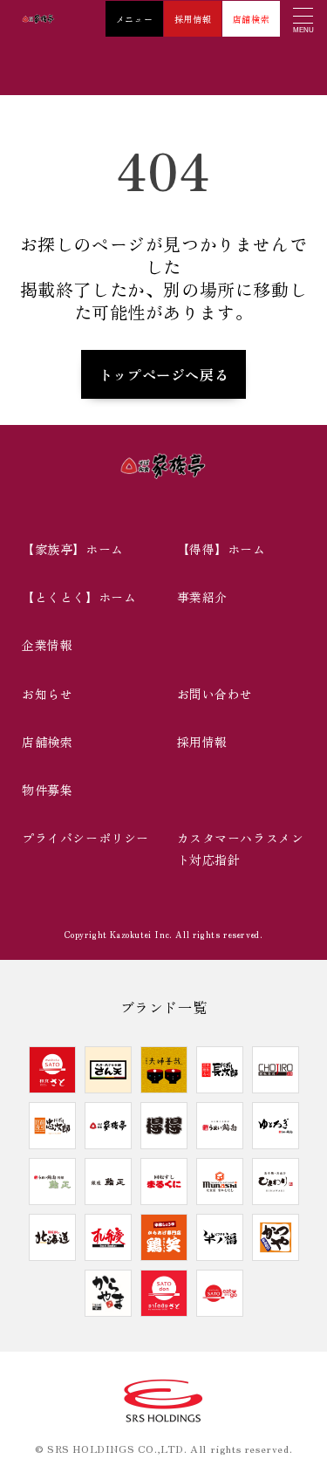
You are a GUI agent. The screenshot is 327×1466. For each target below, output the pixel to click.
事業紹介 (202, 597)
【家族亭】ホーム (73, 549)
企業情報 (47, 645)
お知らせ (47, 693)
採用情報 (192, 18)
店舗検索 (251, 18)
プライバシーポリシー (85, 837)
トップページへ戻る (163, 374)
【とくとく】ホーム (79, 597)
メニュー (134, 18)
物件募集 (47, 789)
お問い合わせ (215, 693)
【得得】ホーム (221, 549)
